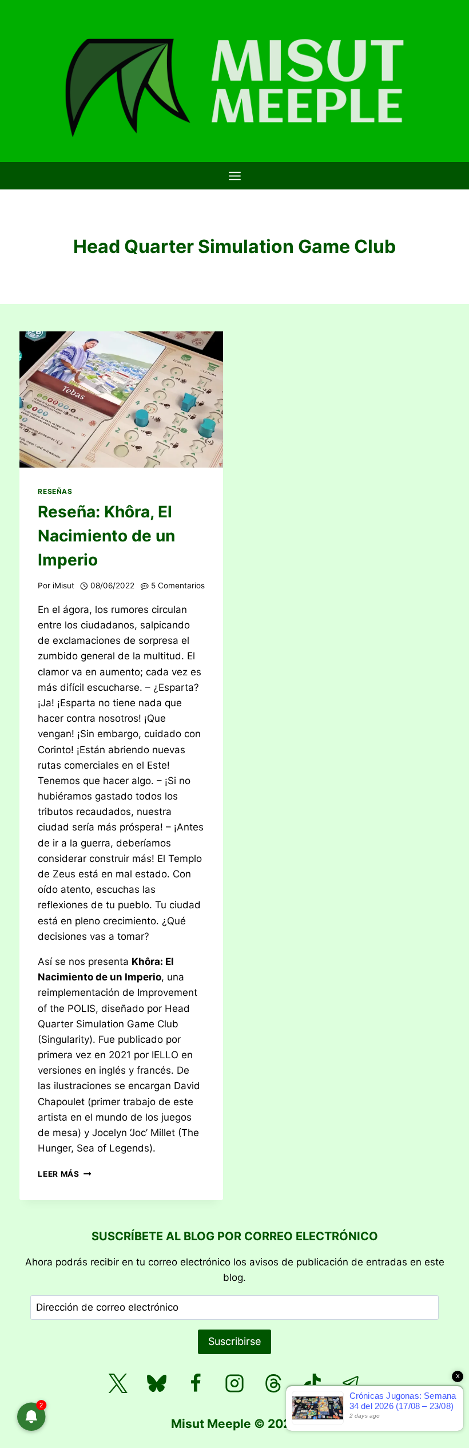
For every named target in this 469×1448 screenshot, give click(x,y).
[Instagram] (234, 1383)
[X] (117, 1383)
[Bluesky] (156, 1383)
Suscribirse (234, 1341)
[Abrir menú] (234, 175)
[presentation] (121, 399)
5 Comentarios (178, 585)
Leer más (64, 1173)
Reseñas (55, 491)
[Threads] (273, 1383)
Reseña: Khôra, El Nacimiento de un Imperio (106, 535)
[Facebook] (195, 1383)
